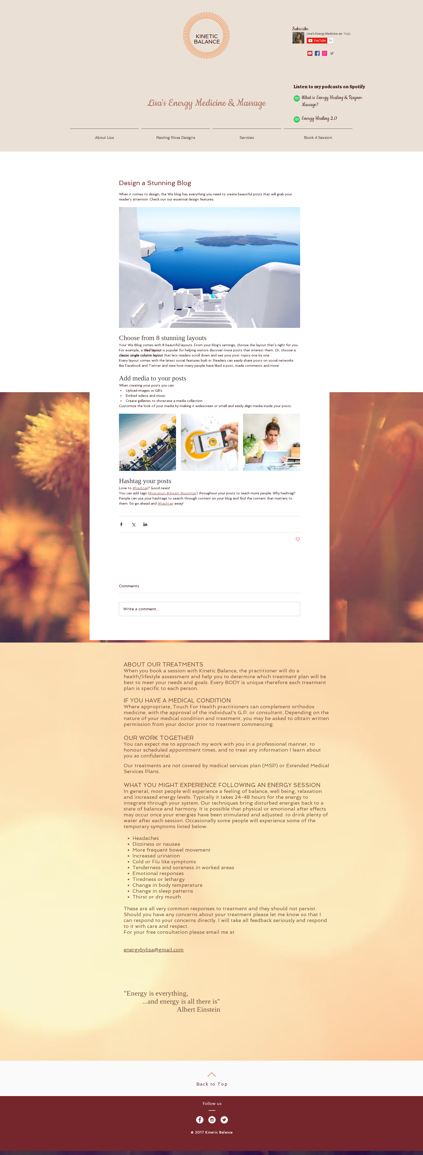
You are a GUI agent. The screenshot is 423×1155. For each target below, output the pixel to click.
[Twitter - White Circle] (224, 1119)
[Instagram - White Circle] (212, 1119)
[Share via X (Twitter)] (133, 524)
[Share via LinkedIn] (145, 524)
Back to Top (212, 1084)
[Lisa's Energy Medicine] (317, 53)
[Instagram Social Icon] (324, 53)
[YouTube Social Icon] (309, 53)
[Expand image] (147, 442)
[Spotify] (297, 98)
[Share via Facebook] (121, 524)
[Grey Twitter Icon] (331, 53)
